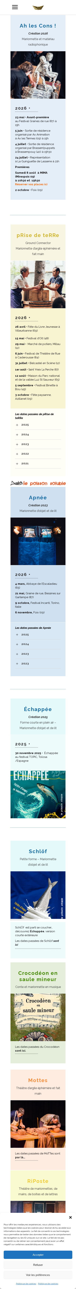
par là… (20, 1157)
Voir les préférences (38, 1275)
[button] (70, 1217)
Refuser (38, 1264)
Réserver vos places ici (31, 184)
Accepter (38, 1254)
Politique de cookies (26, 1283)
